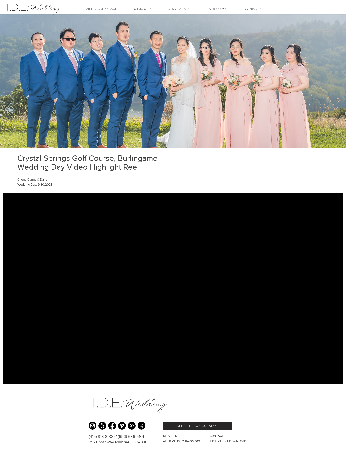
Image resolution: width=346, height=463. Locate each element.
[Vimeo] (122, 426)
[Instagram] (92, 426)
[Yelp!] (102, 426)
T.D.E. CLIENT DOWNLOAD (228, 441)
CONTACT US (219, 435)
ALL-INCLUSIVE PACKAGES (182, 441)
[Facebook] (112, 426)
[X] (141, 426)
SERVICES (170, 435)
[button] (216, 8)
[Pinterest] (132, 426)
